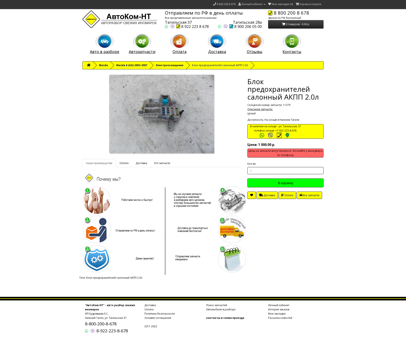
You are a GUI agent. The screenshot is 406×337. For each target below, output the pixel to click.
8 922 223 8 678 (194, 26)
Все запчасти (310, 195)
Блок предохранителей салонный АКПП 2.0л (114, 277)
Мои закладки (277, 313)
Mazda (103, 65)
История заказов (278, 309)
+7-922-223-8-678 (285, 130)
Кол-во (251, 164)
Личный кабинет (278, 305)
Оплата (180, 51)
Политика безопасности (159, 313)
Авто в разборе (104, 51)
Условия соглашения (157, 318)
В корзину (285, 183)
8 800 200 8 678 (226, 4)
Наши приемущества (99, 163)
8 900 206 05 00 (247, 26)
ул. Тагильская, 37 (290, 126)
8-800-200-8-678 (101, 324)
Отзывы (254, 51)
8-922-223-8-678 (112, 331)
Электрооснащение (170, 65)
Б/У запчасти (162, 163)
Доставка (217, 51)
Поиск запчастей (216, 305)
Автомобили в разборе (221, 309)
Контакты (292, 51)
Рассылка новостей (280, 318)
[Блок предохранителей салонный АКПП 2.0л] (161, 114)
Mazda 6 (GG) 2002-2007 (131, 65)
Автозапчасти (142, 51)
